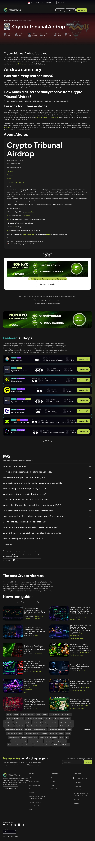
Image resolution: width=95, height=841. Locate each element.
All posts (76, 799)
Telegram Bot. (29, 212)
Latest (31, 778)
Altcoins (83, 617)
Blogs (41, 616)
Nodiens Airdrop (17, 433)
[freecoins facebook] (14, 560)
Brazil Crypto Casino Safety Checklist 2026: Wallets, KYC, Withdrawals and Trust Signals (80, 701)
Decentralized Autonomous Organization (32, 688)
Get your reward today (47, 284)
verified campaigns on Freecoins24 (46, 117)
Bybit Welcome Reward (19, 402)
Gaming (82, 690)
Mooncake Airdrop (17, 412)
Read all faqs (8, 544)
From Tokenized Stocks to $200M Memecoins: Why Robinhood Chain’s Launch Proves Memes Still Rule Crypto (81, 647)
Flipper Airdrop (16, 391)
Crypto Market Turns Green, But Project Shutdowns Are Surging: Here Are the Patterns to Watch (34, 648)
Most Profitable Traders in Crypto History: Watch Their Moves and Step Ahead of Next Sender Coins (34, 630)
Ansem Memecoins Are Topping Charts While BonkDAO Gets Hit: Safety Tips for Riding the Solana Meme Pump (34, 665)
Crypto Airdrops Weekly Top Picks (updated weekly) (37, 797)
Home (5, 20)
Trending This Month (35, 802)
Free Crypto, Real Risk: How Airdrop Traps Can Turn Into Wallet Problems (79, 666)
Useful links (77, 774)
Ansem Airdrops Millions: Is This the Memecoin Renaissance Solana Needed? (34, 681)
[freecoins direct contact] (17, 560)
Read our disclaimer (11, 788)
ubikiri (14, 227)
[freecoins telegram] (4, 560)
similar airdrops (23, 64)
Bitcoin (37, 616)
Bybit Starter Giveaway (19, 371)
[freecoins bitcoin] (9, 560)
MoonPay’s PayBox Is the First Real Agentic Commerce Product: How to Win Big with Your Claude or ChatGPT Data (80, 628)
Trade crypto (77, 786)
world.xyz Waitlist (17, 360)
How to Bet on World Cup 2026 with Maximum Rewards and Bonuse (81, 683)
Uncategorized (37, 654)
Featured (31, 792)
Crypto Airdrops (13, 20)
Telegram (10, 175)
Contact (53, 781)
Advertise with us (82, 778)
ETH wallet (10, 171)
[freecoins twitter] (6, 560)
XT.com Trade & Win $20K (20, 422)
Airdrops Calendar (34, 785)
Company (54, 774)
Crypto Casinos (75, 619)
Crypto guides (36, 618)
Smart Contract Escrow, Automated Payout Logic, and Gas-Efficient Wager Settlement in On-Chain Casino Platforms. (34, 702)
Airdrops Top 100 (34, 806)
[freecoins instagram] (11, 560)
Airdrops (31, 774)
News (25, 674)
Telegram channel (28, 234)
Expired (31, 809)
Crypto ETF (27, 618)
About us (54, 778)
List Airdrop (81, 10)
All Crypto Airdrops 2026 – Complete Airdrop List (81, 795)
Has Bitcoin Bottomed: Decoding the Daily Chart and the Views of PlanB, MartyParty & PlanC (34, 611)
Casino (86, 705)
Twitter (9, 179)
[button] (60, 10)
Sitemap (76, 803)
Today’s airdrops (34, 781)
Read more (87, 729)
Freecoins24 (8, 127)
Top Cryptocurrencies (76, 638)
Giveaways (32, 789)
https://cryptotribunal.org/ (15, 182)
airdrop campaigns (26, 584)
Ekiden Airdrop (16, 381)
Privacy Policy (55, 789)
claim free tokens (47, 343)
